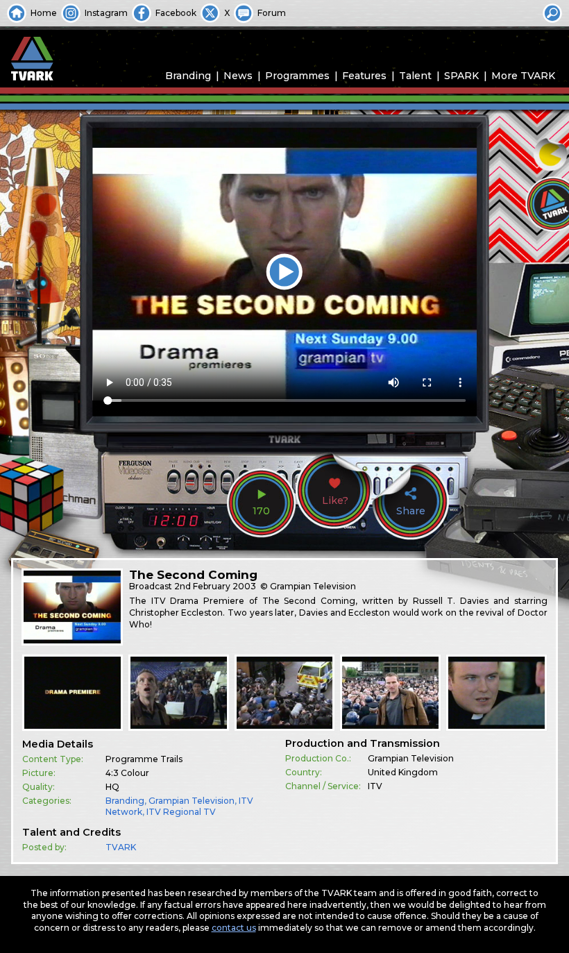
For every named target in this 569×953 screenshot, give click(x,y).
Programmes (297, 75)
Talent (415, 75)
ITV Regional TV (181, 812)
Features (364, 75)
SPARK (461, 75)
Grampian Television (191, 800)
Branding (188, 75)
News (238, 75)
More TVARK (523, 75)
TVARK (120, 847)
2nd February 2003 (215, 586)
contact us (234, 927)
